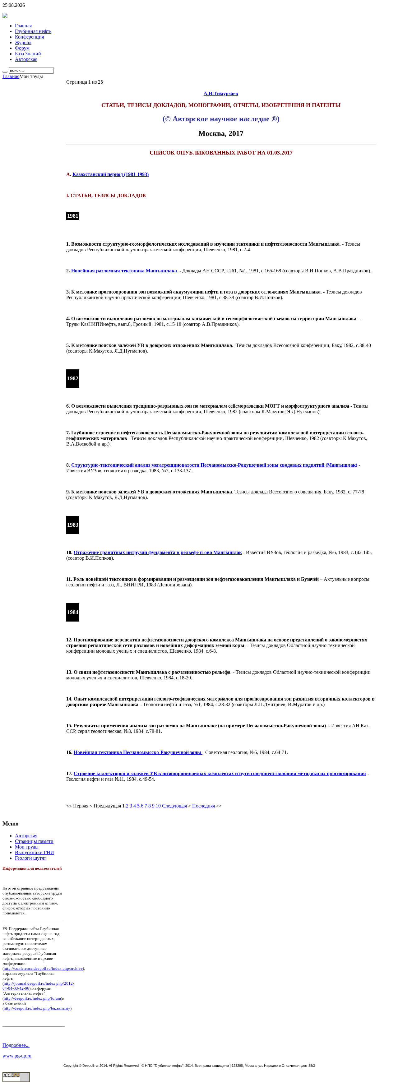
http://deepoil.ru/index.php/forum (32, 998)
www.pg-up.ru (16, 1055)
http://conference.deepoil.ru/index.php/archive (43, 968)
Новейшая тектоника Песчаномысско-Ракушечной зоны (138, 752)
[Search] (4, 72)
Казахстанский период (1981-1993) (110, 174)
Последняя (203, 805)
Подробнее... (16, 1045)
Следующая (174, 805)
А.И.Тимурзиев (221, 93)
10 (158, 805)
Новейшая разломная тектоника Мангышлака (124, 270)
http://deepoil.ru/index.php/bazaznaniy (37, 1008)
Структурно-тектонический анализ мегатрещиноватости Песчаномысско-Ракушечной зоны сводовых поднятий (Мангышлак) (214, 465)
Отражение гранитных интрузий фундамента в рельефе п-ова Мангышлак (158, 552)
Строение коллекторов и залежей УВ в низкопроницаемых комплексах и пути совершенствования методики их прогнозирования (220, 773)
